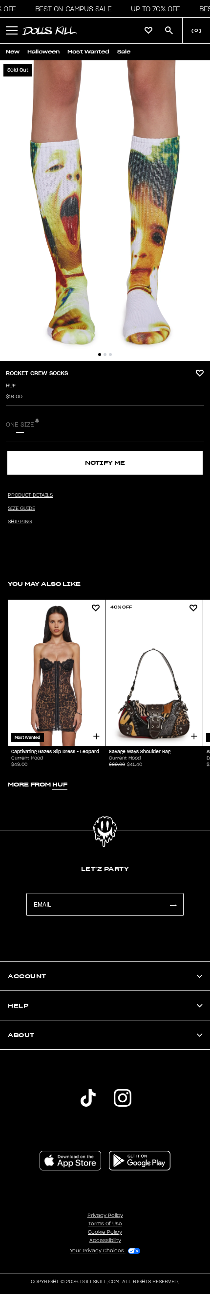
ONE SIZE (20, 425)
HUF (11, 385)
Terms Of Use (105, 1223)
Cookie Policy (105, 1232)
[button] (70, 9)
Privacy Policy (105, 1215)
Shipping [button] (20, 521)
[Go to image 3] (110, 354)
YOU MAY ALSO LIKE (44, 583)
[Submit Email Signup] (173, 904)
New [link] (13, 52)
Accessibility (105, 1240)
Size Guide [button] (21, 508)
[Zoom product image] (105, 210)
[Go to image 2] (105, 354)
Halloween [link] (43, 52)
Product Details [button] (30, 495)
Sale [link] (123, 52)
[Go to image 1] (99, 354)
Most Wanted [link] (88, 52)
